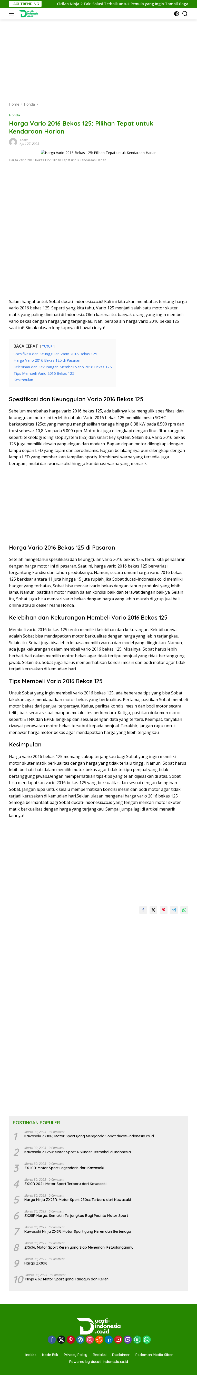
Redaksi (99, 1354)
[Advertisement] (98, 55)
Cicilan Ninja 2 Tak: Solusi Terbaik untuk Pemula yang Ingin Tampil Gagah (111, 4)
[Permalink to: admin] (13, 141)
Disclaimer (121, 1354)
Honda (14, 115)
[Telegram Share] (174, 910)
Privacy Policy (75, 1354)
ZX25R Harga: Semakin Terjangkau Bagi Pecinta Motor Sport (76, 1215)
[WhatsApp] (147, 1340)
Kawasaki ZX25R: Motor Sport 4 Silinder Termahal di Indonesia (77, 1152)
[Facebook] (52, 1340)
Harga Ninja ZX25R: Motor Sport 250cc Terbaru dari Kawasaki (77, 1199)
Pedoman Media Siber (154, 1354)
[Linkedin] (109, 1340)
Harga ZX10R (35, 1263)
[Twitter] (61, 1340)
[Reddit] (99, 1340)
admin (24, 140)
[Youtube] (118, 1340)
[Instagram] (90, 1340)
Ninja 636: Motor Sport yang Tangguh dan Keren (67, 1279)
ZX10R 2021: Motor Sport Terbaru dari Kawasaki (65, 1183)
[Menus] (12, 13)
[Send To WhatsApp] (184, 910)
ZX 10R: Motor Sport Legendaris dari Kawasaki (64, 1168)
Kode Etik (50, 1354)
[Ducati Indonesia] (27, 13)
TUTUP (47, 346)
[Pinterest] (71, 1340)
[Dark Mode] (177, 13)
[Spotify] (137, 1340)
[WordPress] (80, 1340)
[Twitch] (128, 1340)
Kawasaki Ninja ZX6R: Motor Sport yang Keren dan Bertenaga (77, 1231)
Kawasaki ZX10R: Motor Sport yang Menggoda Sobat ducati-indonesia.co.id (89, 1136)
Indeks (30, 1354)
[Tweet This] (153, 910)
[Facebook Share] (143, 910)
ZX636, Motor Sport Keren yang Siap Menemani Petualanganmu (78, 1247)
